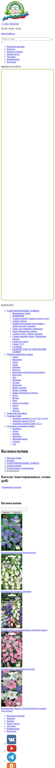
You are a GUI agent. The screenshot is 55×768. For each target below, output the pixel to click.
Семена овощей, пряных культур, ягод (30, 318)
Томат (15, 405)
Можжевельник (20, 439)
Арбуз (15, 357)
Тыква (15, 408)
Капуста (16, 369)
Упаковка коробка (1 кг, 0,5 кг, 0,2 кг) (30, 418)
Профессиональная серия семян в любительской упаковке (28, 324)
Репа (14, 400)
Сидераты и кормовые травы (21, 426)
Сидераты (17, 346)
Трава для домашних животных (27, 328)
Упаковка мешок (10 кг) (23, 421)
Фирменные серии (21, 313)
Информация (13, 59)
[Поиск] (52, 39)
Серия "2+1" (18, 344)
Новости (11, 49)
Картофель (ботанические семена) (28, 372)
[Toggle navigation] (2, 42)
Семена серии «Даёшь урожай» (27, 334)
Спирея (16, 441)
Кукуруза (16, 375)
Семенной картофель (17, 413)
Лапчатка (16, 436)
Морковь (16, 380)
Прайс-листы (13, 54)
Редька (15, 398)
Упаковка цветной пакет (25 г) (27, 423)
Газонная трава (14, 416)
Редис (15, 395)
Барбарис (16, 428)
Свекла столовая (20, 403)
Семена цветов (19, 321)
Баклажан (17, 359)
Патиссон (17, 385)
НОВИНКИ (18, 316)
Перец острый (19, 387)
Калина (16, 434)
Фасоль (15, 410)
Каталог (15, 51)
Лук (14, 377)
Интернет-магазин (16, 46)
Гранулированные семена (24, 331)
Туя (14, 444)
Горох (15, 362)
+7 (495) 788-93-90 (10, 24)
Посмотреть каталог (11, 487)
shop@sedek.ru (8, 33)
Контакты (11, 62)
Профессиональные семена (20, 354)
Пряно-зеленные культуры (25, 393)
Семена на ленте (20, 341)
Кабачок (16, 367)
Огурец (16, 382)
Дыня (15, 364)
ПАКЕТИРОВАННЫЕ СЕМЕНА (23, 311)
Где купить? (7, 711)
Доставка (11, 57)
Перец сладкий (19, 390)
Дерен (15, 431)
